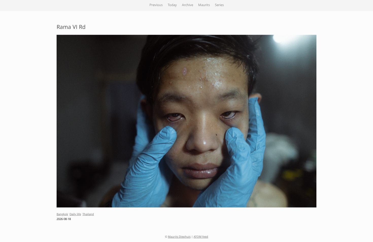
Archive (187, 5)
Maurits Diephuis (179, 237)
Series (219, 5)
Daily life (75, 214)
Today (172, 5)
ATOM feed (201, 237)
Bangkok (62, 214)
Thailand (88, 214)
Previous (156, 5)
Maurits (204, 5)
